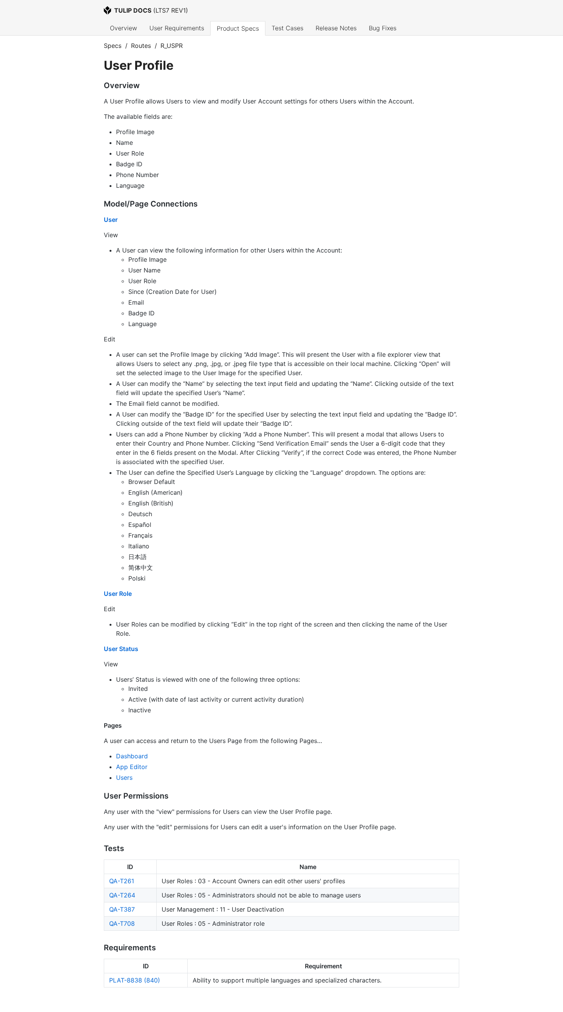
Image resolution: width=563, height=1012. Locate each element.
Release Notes (336, 28)
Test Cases (287, 28)
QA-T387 (122, 909)
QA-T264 (122, 895)
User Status (121, 649)
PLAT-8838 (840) (134, 980)
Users (124, 777)
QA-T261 (121, 881)
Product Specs (238, 28)
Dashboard (132, 756)
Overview (123, 28)
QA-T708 (122, 923)
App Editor (131, 767)
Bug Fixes (382, 28)
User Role (118, 593)
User (111, 219)
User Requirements (176, 28)
